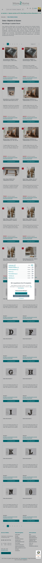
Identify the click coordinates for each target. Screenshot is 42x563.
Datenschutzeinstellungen (21, 290)
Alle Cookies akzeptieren (21, 293)
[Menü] (40, 551)
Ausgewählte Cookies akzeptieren (21, 295)
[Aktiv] (32, 265)
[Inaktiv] (32, 267)
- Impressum (21, 298)
